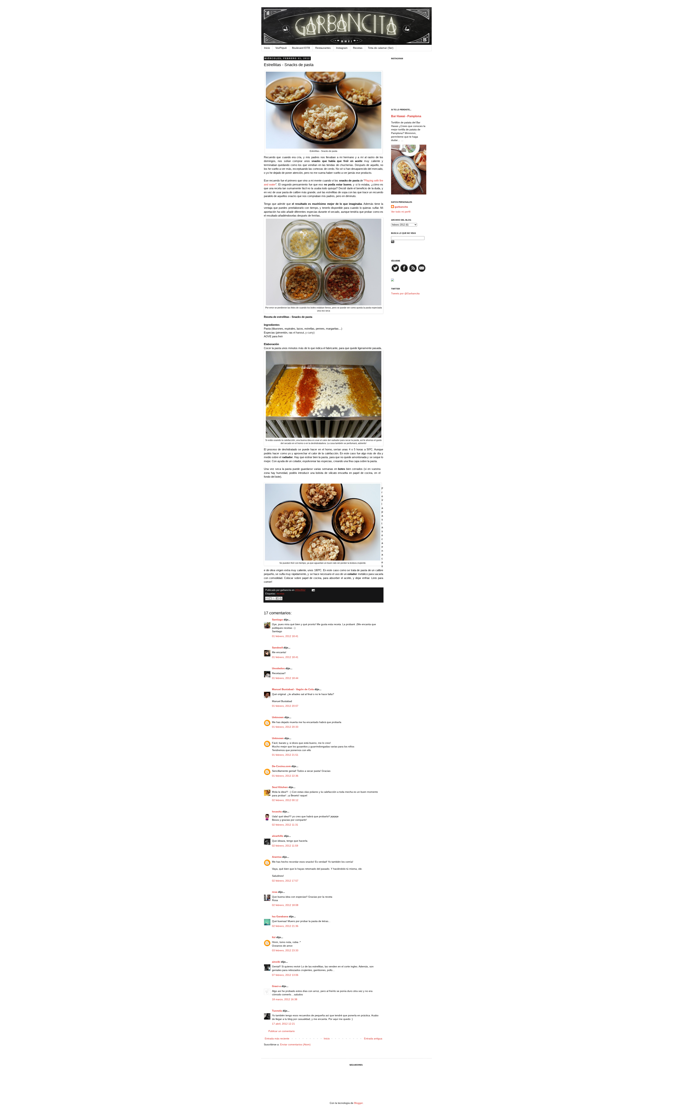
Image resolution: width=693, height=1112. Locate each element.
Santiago (277, 619)
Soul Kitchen (280, 787)
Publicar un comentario (281, 1031)
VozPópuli (281, 47)
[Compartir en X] (274, 598)
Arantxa (277, 856)
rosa (274, 891)
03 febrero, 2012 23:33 (285, 950)
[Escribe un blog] (270, 598)
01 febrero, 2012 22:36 (285, 775)
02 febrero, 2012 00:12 (285, 800)
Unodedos (278, 668)
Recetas (357, 47)
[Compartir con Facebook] (277, 598)
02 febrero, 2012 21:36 (285, 926)
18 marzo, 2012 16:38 (284, 999)
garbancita (401, 206)
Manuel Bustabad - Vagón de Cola (293, 689)
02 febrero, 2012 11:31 (285, 824)
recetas (280, 593)
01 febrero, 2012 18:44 (285, 678)
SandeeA (277, 647)
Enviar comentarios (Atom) (295, 1044)
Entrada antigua (373, 1038)
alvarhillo (277, 835)
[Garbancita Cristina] (392, 280)
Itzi (274, 937)
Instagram (342, 47)
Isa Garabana (280, 916)
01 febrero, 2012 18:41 (285, 636)
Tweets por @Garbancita (405, 293)
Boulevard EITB (301, 47)
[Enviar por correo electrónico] (267, 598)
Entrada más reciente (277, 1038)
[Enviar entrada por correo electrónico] (313, 590)
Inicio (267, 47)
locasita (277, 811)
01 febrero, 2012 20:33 (285, 726)
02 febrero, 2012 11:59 (285, 845)
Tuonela (277, 1010)
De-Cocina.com (281, 766)
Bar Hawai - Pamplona (406, 116)
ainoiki (276, 961)
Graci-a (276, 986)
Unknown (278, 717)
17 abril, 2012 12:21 (283, 1023)
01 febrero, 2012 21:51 (285, 754)
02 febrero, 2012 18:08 (285, 905)
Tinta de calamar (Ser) (380, 47)
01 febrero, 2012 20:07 (285, 705)
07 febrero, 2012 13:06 (285, 974)
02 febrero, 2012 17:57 (285, 880)
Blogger (358, 1103)
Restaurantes (323, 47)
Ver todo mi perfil (400, 211)
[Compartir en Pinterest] (280, 598)
